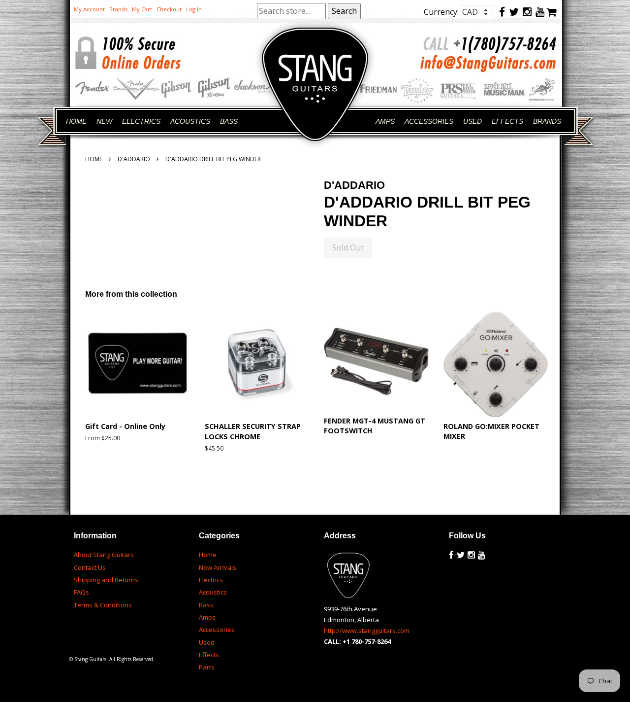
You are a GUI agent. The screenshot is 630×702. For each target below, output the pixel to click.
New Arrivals (217, 567)
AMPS (385, 121)
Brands (118, 9)
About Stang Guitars (104, 554)
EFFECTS (507, 121)
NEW (104, 121)
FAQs (81, 592)
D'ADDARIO (134, 159)
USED (472, 121)
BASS (229, 121)
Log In (194, 9)
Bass (206, 604)
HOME (76, 121)
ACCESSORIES (429, 121)
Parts (207, 667)
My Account (89, 9)
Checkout (169, 9)
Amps (207, 617)
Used (207, 642)
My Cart (142, 9)
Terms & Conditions (103, 604)
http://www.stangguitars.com (367, 630)
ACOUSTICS (190, 121)
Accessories (217, 629)
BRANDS (547, 121)
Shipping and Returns (106, 579)
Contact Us (90, 567)
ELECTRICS (141, 121)
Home (93, 159)
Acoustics (213, 592)
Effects (209, 654)
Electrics (211, 579)
